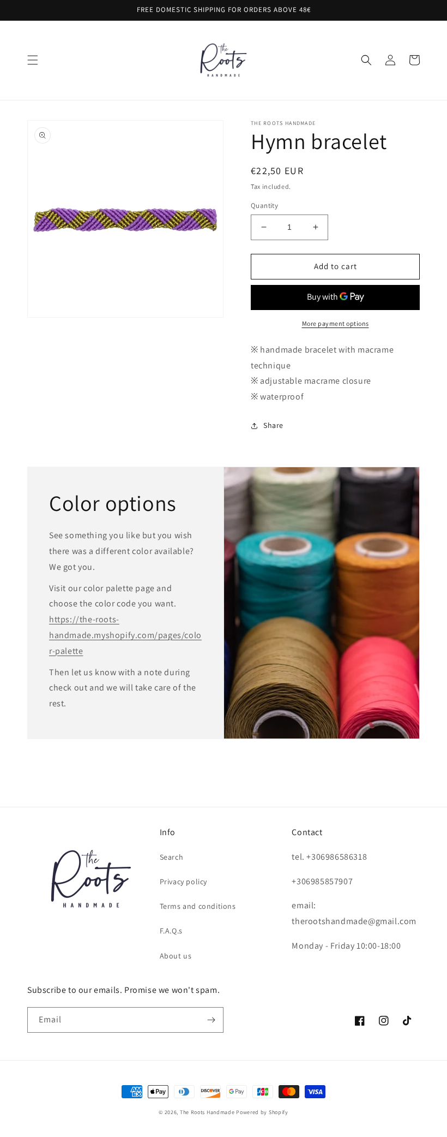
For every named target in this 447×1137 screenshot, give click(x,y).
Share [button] (273, 425)
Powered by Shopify (262, 1112)
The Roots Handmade (207, 1112)
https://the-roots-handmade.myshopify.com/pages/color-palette (125, 635)
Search (172, 857)
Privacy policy (183, 881)
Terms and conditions (198, 906)
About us (176, 956)
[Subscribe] (211, 1020)
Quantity (264, 205)
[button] (33, 60)
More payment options (335, 323)
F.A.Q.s (171, 931)
